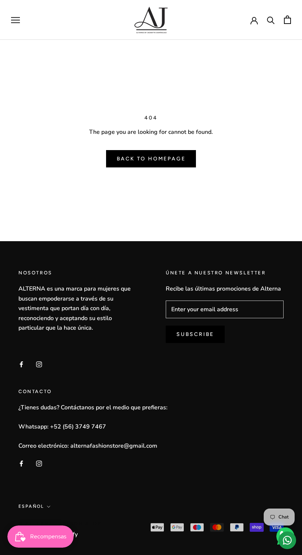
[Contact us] (287, 540)
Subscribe (195, 334)
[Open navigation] (15, 20)
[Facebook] (21, 364)
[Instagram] (39, 364)
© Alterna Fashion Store (61, 523)
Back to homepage (151, 159)
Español (31, 506)
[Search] (271, 20)
